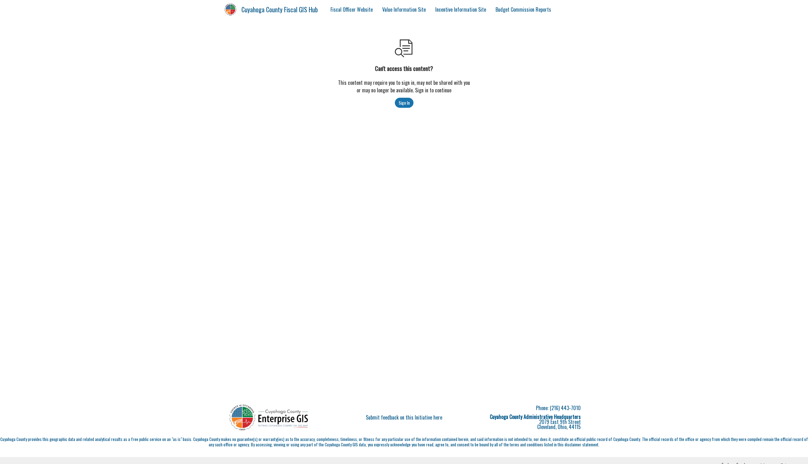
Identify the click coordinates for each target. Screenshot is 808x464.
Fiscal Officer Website (351, 9)
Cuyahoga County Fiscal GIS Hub (279, 9)
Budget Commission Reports (523, 9)
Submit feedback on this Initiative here (404, 417)
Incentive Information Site (460, 9)
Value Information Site (404, 9)
